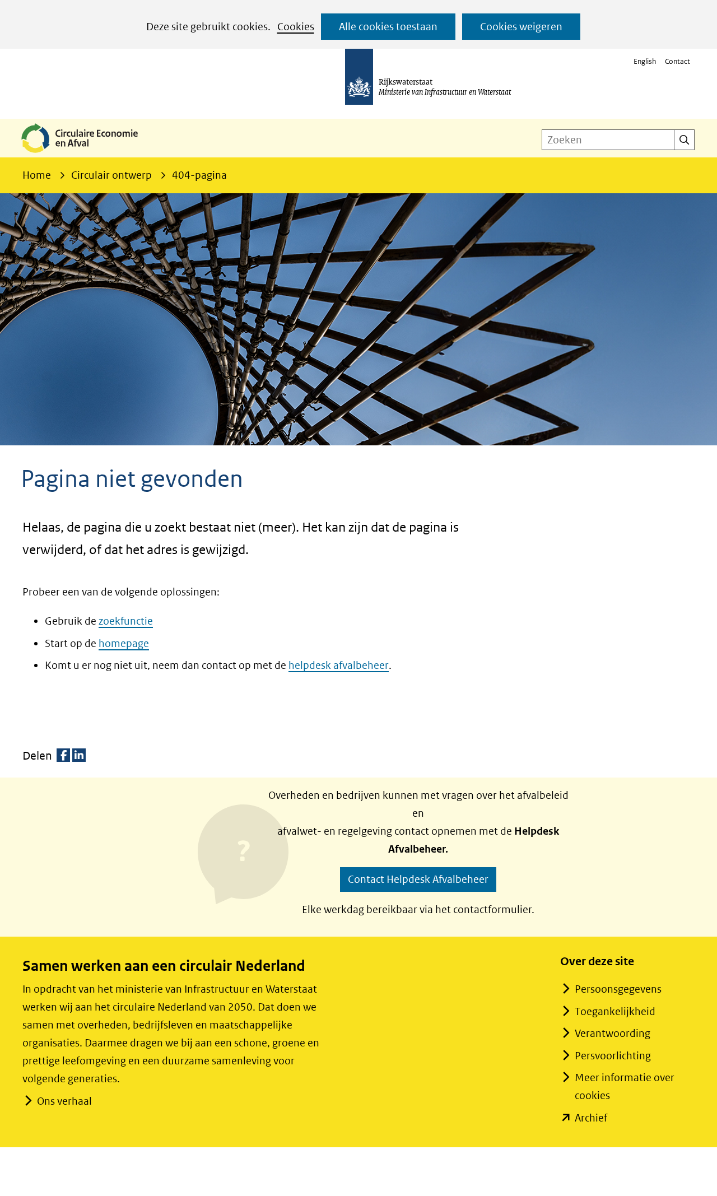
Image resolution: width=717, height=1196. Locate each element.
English (645, 61)
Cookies (295, 26)
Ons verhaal (64, 1101)
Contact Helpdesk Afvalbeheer (418, 879)
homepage (124, 643)
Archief (591, 1117)
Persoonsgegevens (618, 989)
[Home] (88, 153)
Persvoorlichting (613, 1055)
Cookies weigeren (521, 26)
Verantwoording (612, 1033)
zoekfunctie (126, 621)
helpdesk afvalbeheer (338, 665)
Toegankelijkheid (615, 1011)
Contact (677, 61)
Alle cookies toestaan (388, 26)
